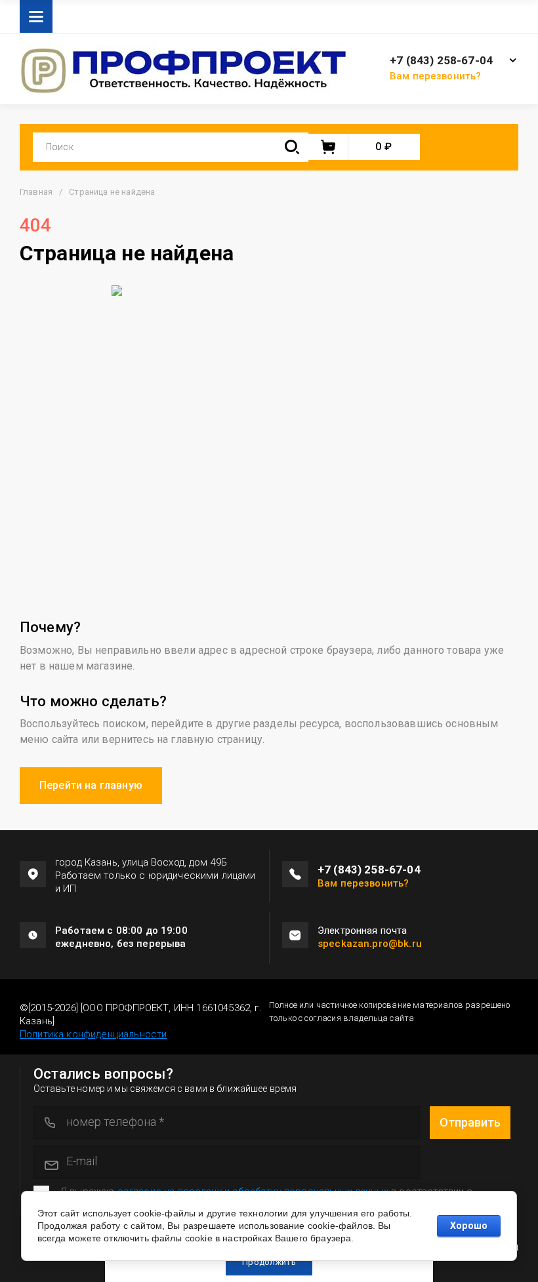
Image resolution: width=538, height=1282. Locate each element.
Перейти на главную (90, 785)
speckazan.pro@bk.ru (370, 944)
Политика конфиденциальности (93, 1034)
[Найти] (292, 147)
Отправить (470, 1122)
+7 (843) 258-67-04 (441, 60)
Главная (36, 192)
